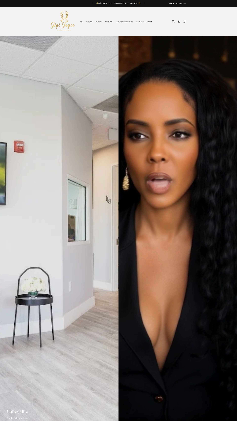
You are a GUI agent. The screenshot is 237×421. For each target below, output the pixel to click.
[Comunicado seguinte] (145, 3)
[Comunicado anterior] (92, 3)
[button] (173, 21)
